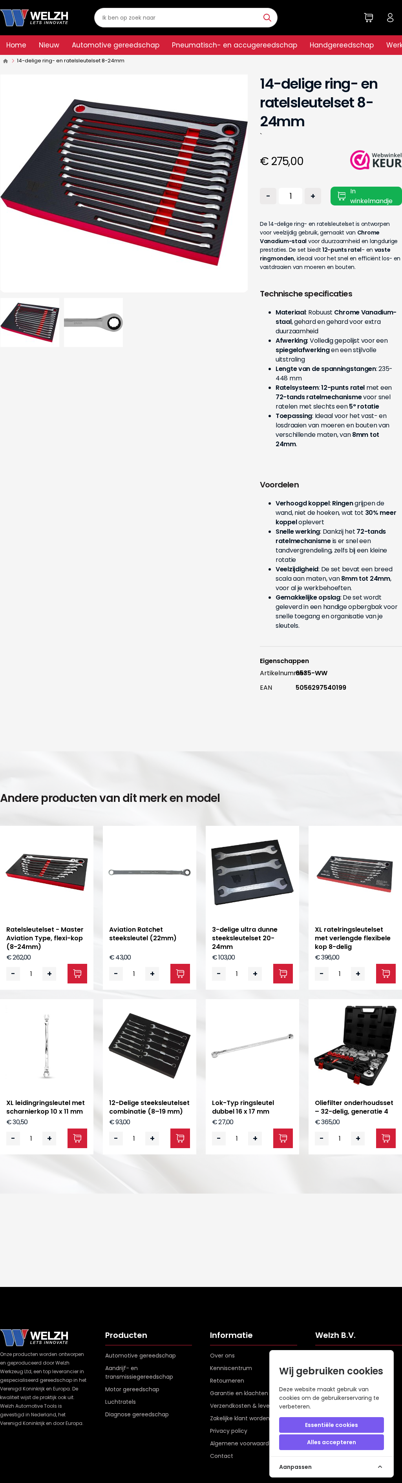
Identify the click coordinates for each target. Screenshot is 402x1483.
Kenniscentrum (231, 1368)
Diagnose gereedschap (137, 1414)
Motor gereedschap (132, 1389)
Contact (221, 1456)
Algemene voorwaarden (243, 1443)
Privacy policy (228, 1431)
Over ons (222, 1355)
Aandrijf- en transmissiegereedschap (139, 1372)
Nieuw (49, 45)
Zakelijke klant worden (240, 1418)
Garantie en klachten (239, 1393)
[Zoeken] (268, 17)
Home (16, 45)
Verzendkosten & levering (245, 1406)
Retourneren (227, 1381)
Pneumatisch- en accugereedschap (234, 45)
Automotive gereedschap (115, 45)
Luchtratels (120, 1402)
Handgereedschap (342, 45)
